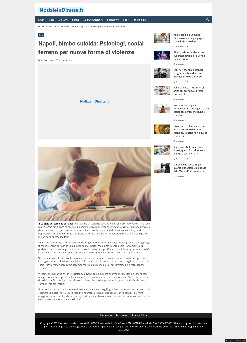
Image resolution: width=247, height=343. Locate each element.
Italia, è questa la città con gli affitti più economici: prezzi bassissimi (189, 91)
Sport (126, 19)
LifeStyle (63, 19)
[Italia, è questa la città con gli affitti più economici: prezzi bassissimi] (162, 91)
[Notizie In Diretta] (61, 9)
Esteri (41, 19)
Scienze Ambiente (93, 19)
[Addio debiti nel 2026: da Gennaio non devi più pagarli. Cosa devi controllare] (162, 38)
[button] (207, 19)
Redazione (106, 315)
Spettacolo (113, 19)
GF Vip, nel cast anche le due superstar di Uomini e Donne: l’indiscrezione (189, 56)
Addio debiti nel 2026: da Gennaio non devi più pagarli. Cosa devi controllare (189, 38)
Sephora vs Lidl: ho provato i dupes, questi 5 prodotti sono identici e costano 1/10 (190, 150)
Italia (51, 19)
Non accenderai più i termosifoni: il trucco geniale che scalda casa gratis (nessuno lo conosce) (191, 110)
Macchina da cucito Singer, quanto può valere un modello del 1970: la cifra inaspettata (190, 168)
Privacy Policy (139, 315)
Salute (75, 19)
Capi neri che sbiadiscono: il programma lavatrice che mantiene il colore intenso (188, 73)
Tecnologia (140, 19)
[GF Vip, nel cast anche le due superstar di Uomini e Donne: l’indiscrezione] (162, 55)
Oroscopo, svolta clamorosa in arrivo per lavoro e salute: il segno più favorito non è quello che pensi (190, 131)
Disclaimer (122, 315)
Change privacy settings (235, 340)
